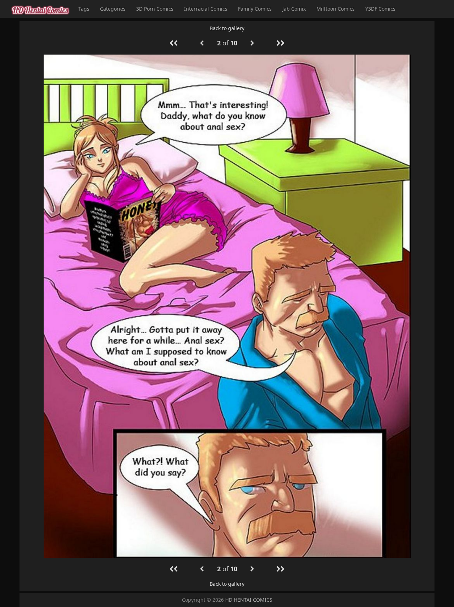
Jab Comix (294, 8)
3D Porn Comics (154, 8)
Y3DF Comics (380, 8)
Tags (83, 8)
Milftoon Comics (335, 8)
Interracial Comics (205, 8)
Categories (113, 8)
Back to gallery (227, 28)
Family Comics (255, 8)
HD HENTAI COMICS (248, 599)
